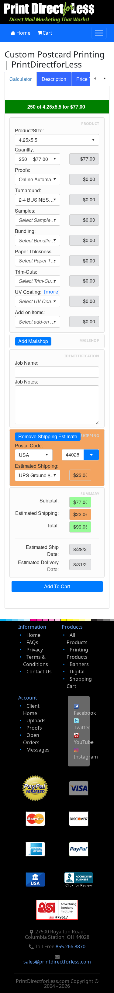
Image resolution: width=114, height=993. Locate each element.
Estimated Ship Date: (42, 550)
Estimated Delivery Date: (38, 566)
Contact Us (39, 671)
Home (23, 33)
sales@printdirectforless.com (57, 961)
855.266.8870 (70, 946)
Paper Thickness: (34, 251)
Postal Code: (29, 445)
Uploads (36, 720)
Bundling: (25, 231)
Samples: (25, 210)
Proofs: (22, 170)
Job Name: (26, 362)
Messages (38, 749)
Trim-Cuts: (26, 272)
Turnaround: (28, 190)
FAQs (32, 642)
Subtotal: (49, 500)
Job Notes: (26, 381)
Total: (53, 525)
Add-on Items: (30, 312)
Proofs (34, 727)
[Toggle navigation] (99, 33)
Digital (77, 671)
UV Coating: (28, 292)
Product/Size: (29, 130)
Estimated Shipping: (36, 466)
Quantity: (24, 149)
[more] (52, 291)
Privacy (34, 649)
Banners (79, 664)
